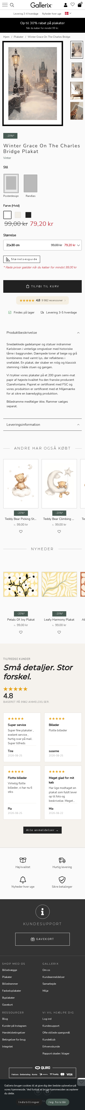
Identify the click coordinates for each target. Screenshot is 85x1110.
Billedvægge (9, 970)
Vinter (7, 158)
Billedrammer (10, 984)
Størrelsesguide (23, 259)
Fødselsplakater (11, 991)
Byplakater (8, 997)
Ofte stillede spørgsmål (56, 1032)
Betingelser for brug (14, 1039)
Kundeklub (48, 1039)
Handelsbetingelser (13, 1032)
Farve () (11, 206)
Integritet (7, 1046)
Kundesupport (50, 1026)
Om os (46, 970)
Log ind (46, 1019)
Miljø (45, 991)
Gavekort (45, 939)
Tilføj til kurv (45, 286)
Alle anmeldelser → (42, 830)
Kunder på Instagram (14, 1026)
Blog (5, 1019)
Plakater (7, 977)
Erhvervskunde (51, 1046)
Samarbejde (49, 984)
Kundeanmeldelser (53, 977)
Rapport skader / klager (55, 1053)
